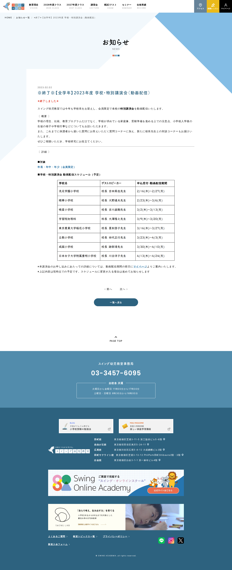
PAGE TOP (116, 341)
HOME (8, 17)
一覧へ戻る (116, 302)
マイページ (140, 266)
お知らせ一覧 (23, 17)
